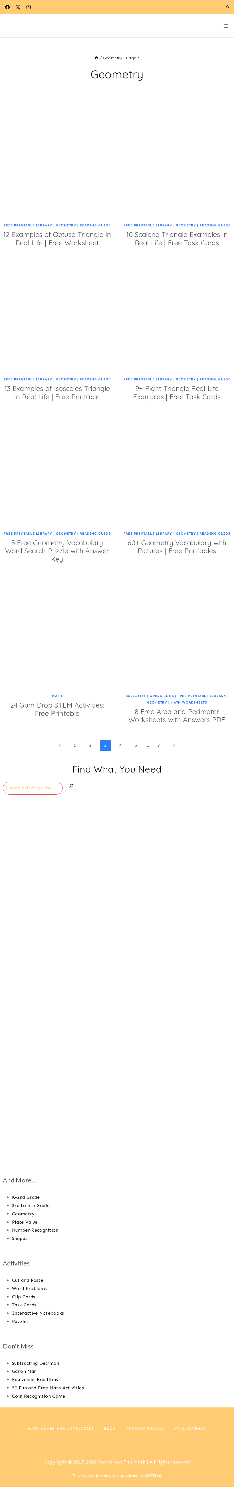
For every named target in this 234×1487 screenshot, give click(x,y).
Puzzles (20, 1321)
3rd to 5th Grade (31, 1205)
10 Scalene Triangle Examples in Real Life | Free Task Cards (177, 238)
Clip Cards (23, 1297)
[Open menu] (226, 25)
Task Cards (24, 1305)
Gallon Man (24, 1371)
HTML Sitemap (190, 1429)
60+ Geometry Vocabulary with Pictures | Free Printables (177, 546)
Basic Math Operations (150, 696)
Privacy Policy (145, 1429)
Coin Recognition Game (38, 1396)
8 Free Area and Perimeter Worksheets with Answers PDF (176, 715)
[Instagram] (28, 7)
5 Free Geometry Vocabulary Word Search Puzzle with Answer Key (57, 551)
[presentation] (57, 163)
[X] (18, 7)
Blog (110, 1429)
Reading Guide (95, 225)
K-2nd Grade (26, 1197)
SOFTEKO (153, 1476)
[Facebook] (7, 7)
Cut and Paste (27, 1280)
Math (57, 696)
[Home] (96, 57)
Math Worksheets (189, 702)
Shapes (19, 1238)
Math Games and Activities (61, 1429)
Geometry (66, 225)
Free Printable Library (28, 225)
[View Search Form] (227, 7)
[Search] (71, 787)
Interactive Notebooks (38, 1313)
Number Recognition (35, 1230)
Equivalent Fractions (35, 1379)
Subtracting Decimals (36, 1363)
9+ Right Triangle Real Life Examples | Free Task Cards (177, 392)
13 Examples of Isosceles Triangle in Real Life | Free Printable (57, 392)
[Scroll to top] (220, 1465)
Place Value (25, 1222)
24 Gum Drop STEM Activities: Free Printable (57, 709)
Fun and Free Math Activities (51, 1388)
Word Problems (29, 1288)
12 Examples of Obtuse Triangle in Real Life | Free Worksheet (57, 238)
